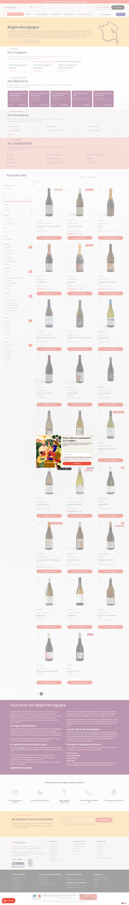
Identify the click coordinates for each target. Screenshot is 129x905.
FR (125, 903)
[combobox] (123, 903)
